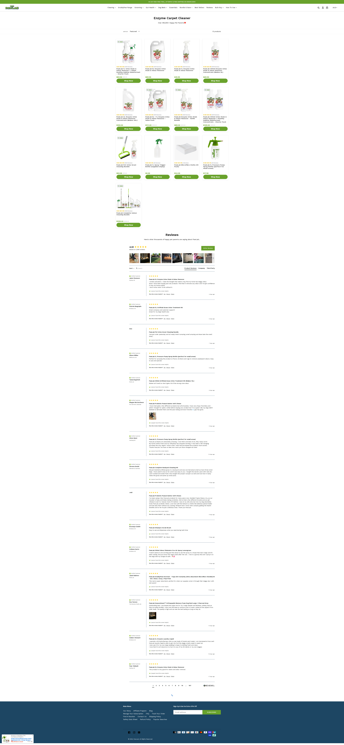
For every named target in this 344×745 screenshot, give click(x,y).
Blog (151, 711)
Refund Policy (145, 719)
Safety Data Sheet (130, 719)
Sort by (125, 31)
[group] (138, 247)
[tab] (190, 268)
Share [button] (172, 294)
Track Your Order (158, 714)
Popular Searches (160, 719)
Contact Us (142, 716)
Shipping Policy (155, 716)
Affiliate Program (140, 711)
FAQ (147, 714)
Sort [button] (131, 268)
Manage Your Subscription (133, 714)
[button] (134, 258)
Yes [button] (165, 294)
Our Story (127, 711)
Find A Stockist (129, 716)
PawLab (136, 739)
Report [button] (168, 294)
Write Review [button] (208, 248)
